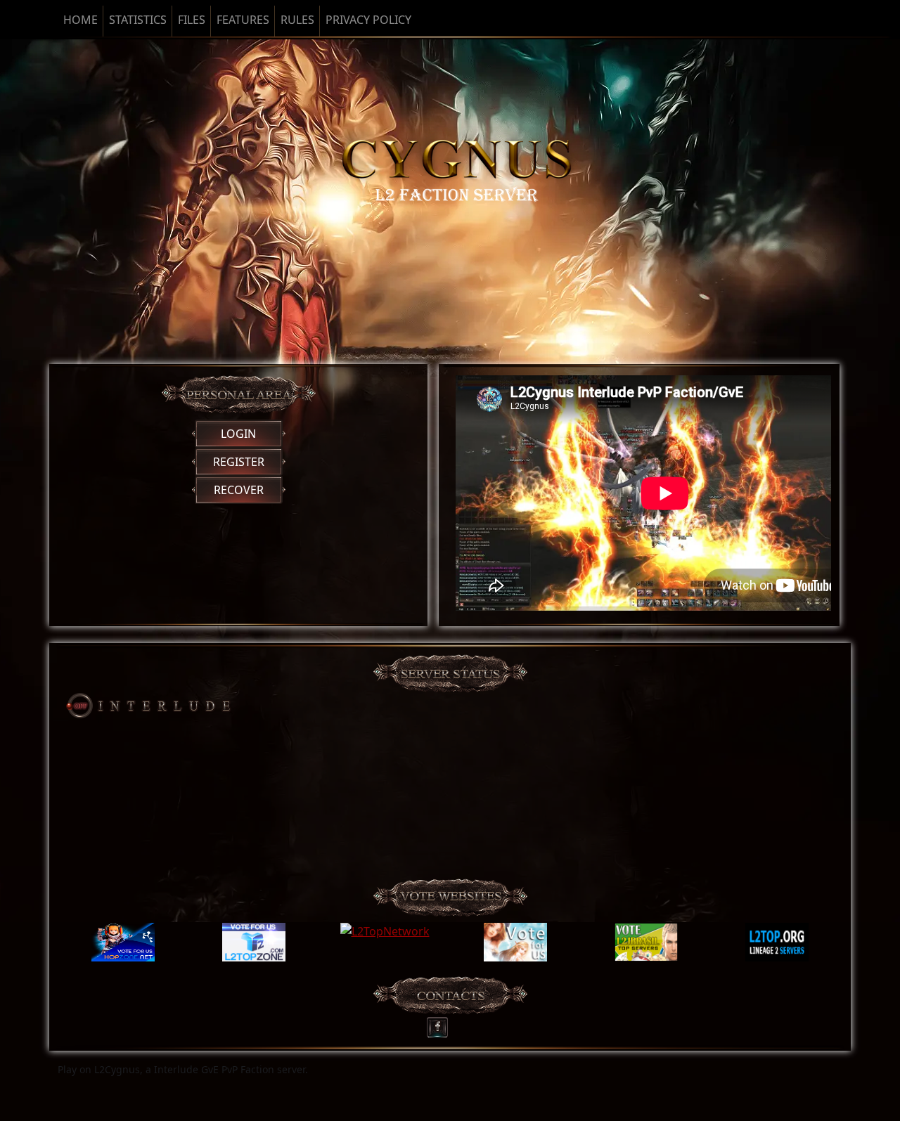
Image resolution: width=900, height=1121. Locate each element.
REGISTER (238, 461)
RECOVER (239, 490)
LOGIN (238, 433)
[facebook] (442, 1023)
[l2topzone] (253, 942)
